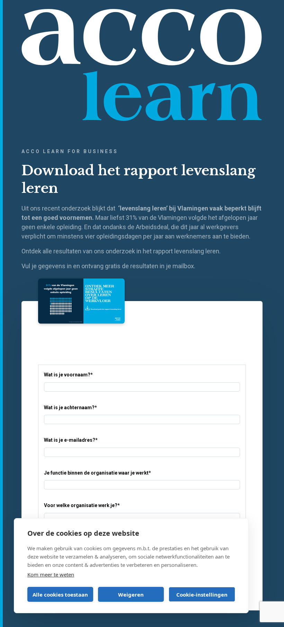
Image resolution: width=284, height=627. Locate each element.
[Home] (142, 64)
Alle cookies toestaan (60, 594)
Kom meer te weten (50, 574)
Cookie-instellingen (202, 594)
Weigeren (131, 594)
